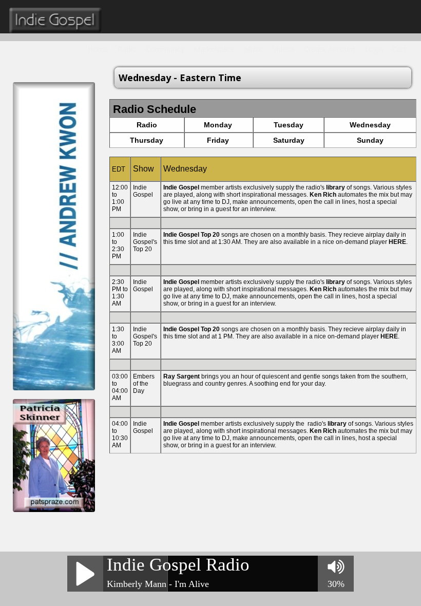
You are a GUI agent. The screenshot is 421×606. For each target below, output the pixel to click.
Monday (218, 125)
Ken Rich (323, 194)
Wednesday (370, 125)
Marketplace (214, 49)
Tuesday (288, 125)
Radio (127, 49)
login (374, 49)
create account (329, 49)
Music (253, 49)
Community (165, 49)
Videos (284, 49)
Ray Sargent (181, 376)
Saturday (288, 140)
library (335, 187)
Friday (218, 140)
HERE (397, 241)
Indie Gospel (181, 187)
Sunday (370, 140)
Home (98, 49)
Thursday (146, 140)
